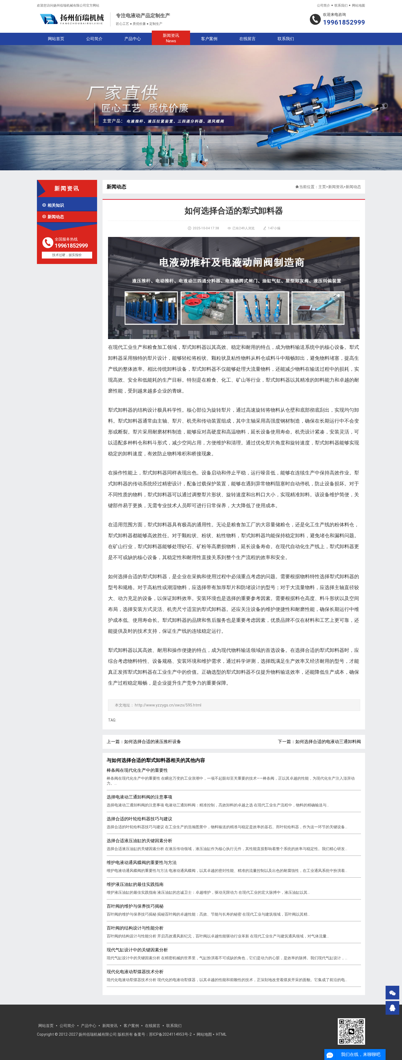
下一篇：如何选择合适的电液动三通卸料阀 (319, 741)
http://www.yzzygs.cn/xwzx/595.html (168, 705)
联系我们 (341, 5)
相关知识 (53, 205)
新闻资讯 (171, 38)
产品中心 (132, 38)
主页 (322, 187)
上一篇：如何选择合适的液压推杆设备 (144, 741)
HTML (221, 1034)
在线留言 (247, 38)
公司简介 (323, 5)
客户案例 (209, 38)
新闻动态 (53, 216)
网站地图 (358, 5)
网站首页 (56, 38)
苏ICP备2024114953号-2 (170, 1034)
